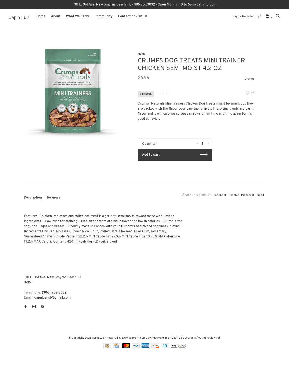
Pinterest (247, 195)
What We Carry (77, 16)
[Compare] (259, 17)
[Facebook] (25, 307)
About (56, 16)
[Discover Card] (155, 347)
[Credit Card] (117, 347)
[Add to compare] (253, 94)
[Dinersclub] (165, 347)
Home (40, 16)
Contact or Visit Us (132, 16)
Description (33, 198)
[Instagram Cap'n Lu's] (34, 307)
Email (260, 195)
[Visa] (136, 347)
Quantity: (149, 144)
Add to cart (151, 155)
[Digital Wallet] (178, 347)
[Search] (278, 17)
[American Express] (146, 347)
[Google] (42, 307)
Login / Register (243, 16)
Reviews (53, 198)
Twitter (234, 195)
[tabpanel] (72, 92)
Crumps (250, 79)
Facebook (220, 195)
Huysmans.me (160, 338)
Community (104, 16)
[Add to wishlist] (248, 94)
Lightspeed (129, 338)
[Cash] (107, 347)
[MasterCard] (126, 347)
